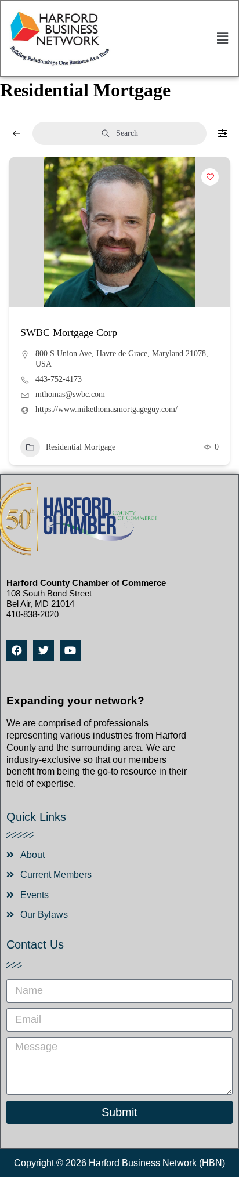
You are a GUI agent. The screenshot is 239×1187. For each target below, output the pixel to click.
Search (127, 133)
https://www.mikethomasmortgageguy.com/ (106, 409)
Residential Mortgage (80, 447)
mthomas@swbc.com (70, 394)
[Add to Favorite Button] (210, 177)
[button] (223, 38)
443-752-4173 (58, 379)
